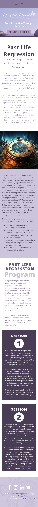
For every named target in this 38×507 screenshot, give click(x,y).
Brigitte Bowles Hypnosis (17, 494)
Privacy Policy (23, 496)
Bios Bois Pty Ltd (29, 498)
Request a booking (19, 32)
